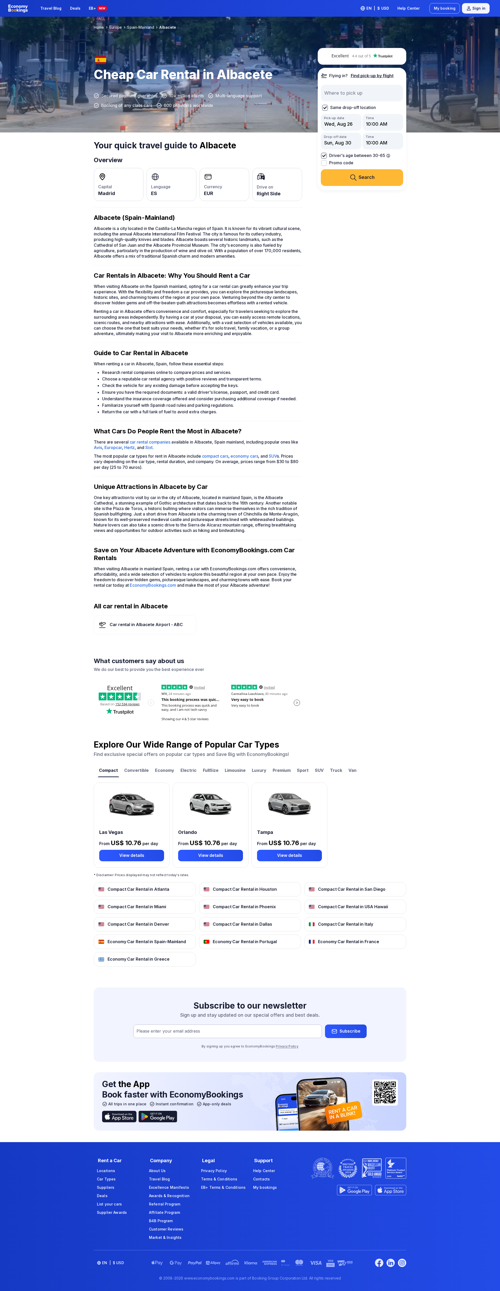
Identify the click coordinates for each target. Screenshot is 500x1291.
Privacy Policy (287, 1046)
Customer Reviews (166, 1229)
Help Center (408, 8)
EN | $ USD (377, 8)
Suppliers (105, 1187)
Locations (106, 1170)
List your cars (109, 1204)
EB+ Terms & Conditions (223, 1187)
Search (367, 177)
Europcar (113, 447)
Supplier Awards (112, 1212)
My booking (444, 8)
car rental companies (150, 442)
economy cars (244, 456)
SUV (273, 456)
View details (131, 855)
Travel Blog (51, 8)
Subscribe (350, 1031)
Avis (98, 447)
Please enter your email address (168, 1031)
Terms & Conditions (219, 1179)
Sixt (149, 447)
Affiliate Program (164, 1212)
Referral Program (164, 1204)
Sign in (478, 8)
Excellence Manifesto (169, 1187)
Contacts (261, 1179)
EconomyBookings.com (153, 585)
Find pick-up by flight (372, 75)
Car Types (106, 1179)
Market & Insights (165, 1237)
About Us (157, 1170)
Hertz (129, 447)
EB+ (97, 8)
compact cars (215, 456)
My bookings (265, 1187)
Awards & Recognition (169, 1195)
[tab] (108, 771)
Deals (75, 8)
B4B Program (161, 1221)
